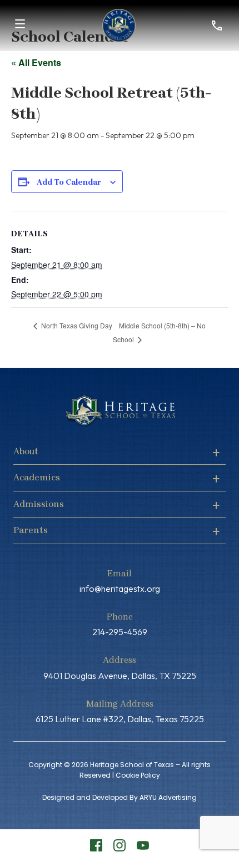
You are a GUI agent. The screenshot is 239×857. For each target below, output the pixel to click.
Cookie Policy (138, 775)
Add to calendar (69, 182)
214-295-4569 (119, 631)
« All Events (36, 62)
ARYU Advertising (168, 797)
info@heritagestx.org (119, 588)
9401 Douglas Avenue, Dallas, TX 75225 (119, 675)
